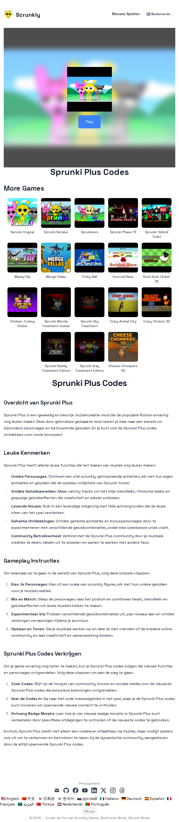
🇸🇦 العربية (26, 804)
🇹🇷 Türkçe (45, 804)
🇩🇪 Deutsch (131, 798)
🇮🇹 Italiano (109, 798)
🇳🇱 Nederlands (158, 14)
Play (89, 121)
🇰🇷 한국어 (65, 798)
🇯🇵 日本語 (46, 798)
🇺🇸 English (10, 798)
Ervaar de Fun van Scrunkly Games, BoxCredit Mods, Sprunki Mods (98, 818)
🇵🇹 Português (97, 804)
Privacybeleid (89, 783)
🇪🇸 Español (154, 798)
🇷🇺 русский (87, 798)
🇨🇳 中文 (28, 798)
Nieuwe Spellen (126, 14)
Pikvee (89, 811)
